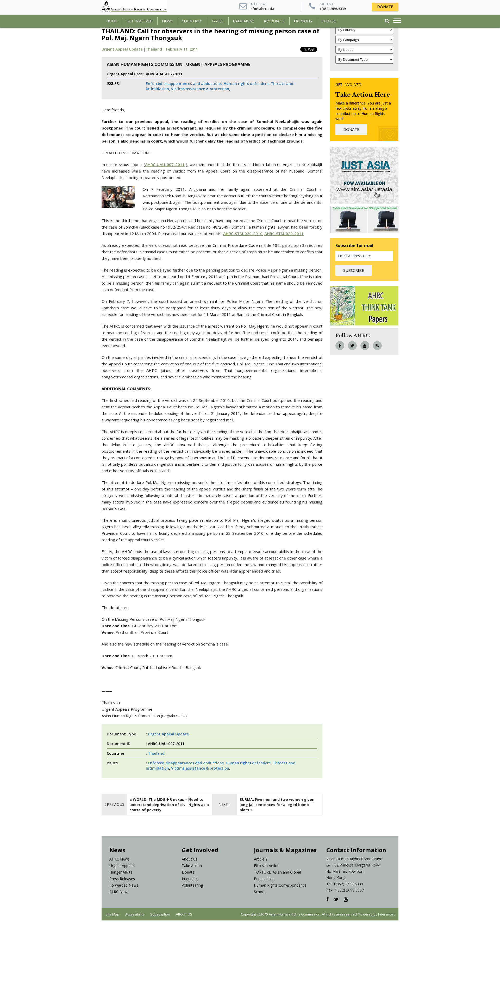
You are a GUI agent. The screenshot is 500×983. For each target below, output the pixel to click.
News (167, 21)
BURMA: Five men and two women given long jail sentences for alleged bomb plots (277, 804)
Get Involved (140, 21)
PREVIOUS (115, 804)
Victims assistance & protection (200, 768)
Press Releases (122, 878)
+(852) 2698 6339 (333, 8)
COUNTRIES (192, 21)
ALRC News (119, 891)
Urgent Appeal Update (122, 49)
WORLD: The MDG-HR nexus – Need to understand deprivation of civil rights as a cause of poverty (169, 804)
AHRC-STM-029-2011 (284, 233)
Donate (188, 872)
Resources (274, 21)
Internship (190, 878)
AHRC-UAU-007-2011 (165, 164)
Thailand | (156, 49)
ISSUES (218, 21)
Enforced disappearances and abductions (186, 762)
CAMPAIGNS (243, 21)
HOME (111, 21)
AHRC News (119, 859)
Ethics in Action (266, 865)
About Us (189, 859)
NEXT (223, 804)
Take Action (192, 865)
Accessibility (134, 914)
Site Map (112, 914)
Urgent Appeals (122, 865)
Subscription (160, 914)
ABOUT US (184, 914)
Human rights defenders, (247, 83)
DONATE (385, 6)
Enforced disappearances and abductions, (184, 83)
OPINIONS (303, 21)
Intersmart (386, 914)
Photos (328, 21)
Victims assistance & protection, (200, 88)
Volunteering (192, 885)
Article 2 (260, 859)
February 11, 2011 (182, 49)
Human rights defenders (248, 762)
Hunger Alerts (120, 872)
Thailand (156, 753)
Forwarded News (123, 885)
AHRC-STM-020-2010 (242, 233)
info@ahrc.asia (261, 8)
